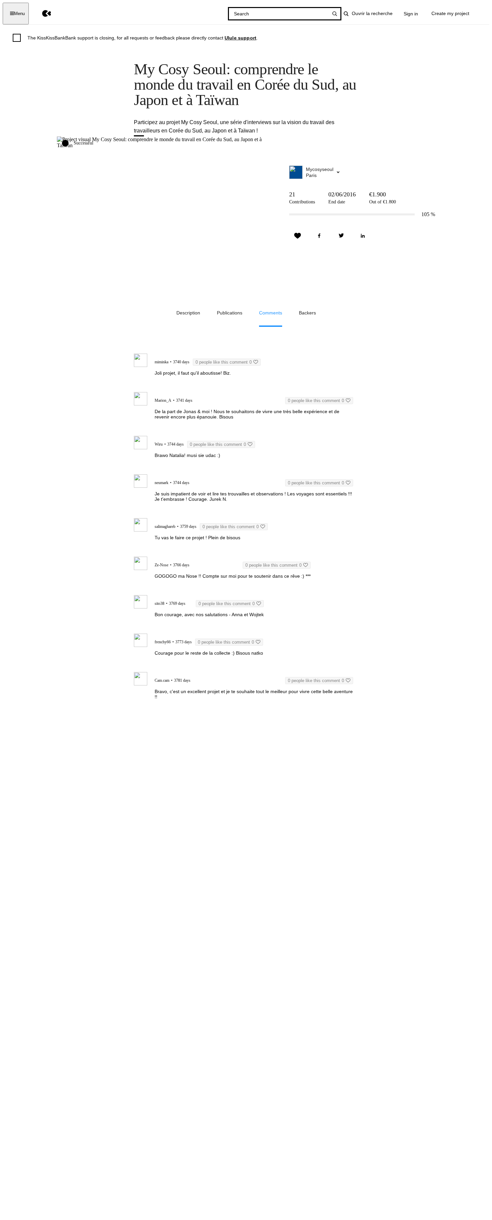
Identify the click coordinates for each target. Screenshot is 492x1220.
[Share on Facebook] (319, 235)
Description (188, 312)
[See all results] (334, 13)
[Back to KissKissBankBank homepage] (42, 13)
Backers (307, 312)
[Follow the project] (297, 235)
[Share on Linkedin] (362, 235)
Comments (270, 312)
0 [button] (223, 362)
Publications (229, 312)
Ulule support (240, 37)
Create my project (450, 13)
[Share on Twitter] (341, 235)
